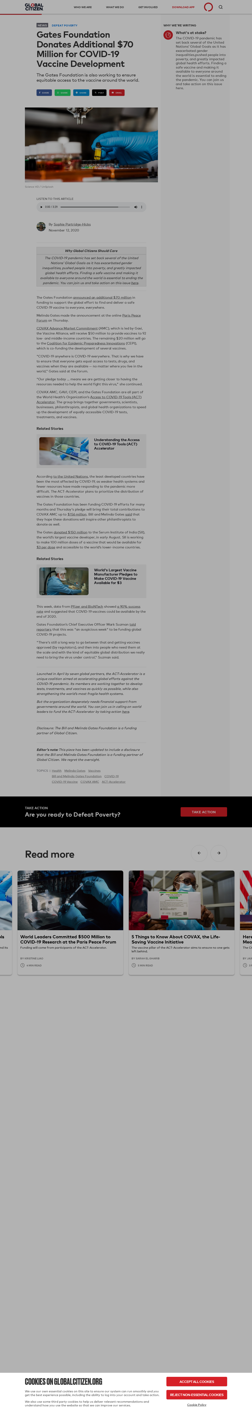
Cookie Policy (196, 1405)
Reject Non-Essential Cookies (196, 1394)
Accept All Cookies (196, 1381)
